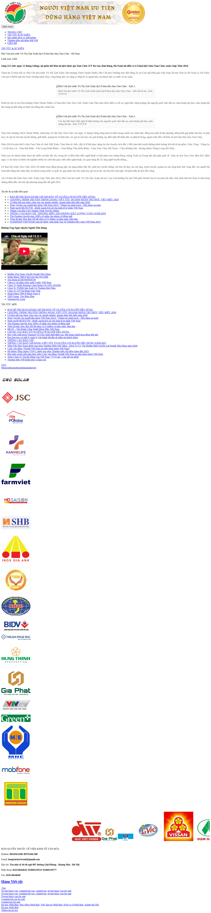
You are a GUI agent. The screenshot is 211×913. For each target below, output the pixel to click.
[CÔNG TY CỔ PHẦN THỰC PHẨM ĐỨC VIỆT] (69, 840)
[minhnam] (16, 759)
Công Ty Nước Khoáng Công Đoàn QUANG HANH (34, 285)
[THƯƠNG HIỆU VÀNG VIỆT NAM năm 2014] (16, 592)
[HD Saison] (16, 512)
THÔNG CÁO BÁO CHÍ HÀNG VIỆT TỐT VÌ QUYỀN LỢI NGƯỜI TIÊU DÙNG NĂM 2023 (56, 343)
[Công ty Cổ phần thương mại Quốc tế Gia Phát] (93, 840)
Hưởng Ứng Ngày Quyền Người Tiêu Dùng (29, 274)
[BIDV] (16, 630)
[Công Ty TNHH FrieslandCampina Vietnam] (109, 840)
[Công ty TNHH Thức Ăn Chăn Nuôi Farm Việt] (16, 484)
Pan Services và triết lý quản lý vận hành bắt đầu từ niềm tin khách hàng (42, 337)
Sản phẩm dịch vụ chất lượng (21, 37)
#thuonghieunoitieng (11, 367)
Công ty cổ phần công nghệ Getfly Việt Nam (29, 282)
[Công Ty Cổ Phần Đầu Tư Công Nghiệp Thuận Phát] (16, 639)
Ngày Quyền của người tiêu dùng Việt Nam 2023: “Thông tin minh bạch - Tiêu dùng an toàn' (55, 205)
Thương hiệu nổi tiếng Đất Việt (22, 40)
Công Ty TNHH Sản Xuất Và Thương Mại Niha (31, 288)
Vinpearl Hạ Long (16, 299)
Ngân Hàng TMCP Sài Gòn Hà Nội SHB (27, 277)
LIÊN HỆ (12, 43)
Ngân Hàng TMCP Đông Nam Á (23, 293)
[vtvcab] (16, 710)
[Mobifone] (16, 777)
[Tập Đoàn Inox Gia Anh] (16, 563)
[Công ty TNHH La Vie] (132, 840)
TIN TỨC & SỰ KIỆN (18, 35)
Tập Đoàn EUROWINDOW (21, 279)
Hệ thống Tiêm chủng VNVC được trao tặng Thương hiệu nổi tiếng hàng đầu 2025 (48, 351)
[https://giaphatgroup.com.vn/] (16, 694)
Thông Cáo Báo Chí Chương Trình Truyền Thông (34, 210)
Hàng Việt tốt (12, 881)
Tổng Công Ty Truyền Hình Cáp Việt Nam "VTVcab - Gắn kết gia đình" (43, 357)
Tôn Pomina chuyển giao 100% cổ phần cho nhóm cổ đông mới (41, 216)
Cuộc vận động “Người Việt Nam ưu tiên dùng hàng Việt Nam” (38, 348)
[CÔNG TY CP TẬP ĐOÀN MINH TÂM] (16, 805)
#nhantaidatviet (28, 367)
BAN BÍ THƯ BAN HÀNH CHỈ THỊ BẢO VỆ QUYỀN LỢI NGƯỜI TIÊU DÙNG (53, 196)
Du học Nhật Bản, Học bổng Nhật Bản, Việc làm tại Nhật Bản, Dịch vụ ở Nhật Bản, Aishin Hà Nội (50, 904)
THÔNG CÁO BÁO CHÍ (20, 340)
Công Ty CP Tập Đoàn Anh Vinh (23, 291)
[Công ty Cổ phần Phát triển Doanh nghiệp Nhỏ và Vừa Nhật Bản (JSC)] (16, 403)
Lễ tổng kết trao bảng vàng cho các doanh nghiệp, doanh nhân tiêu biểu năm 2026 (50, 202)
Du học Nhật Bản (10, 907)
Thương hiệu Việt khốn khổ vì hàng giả (26, 359)
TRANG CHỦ (14, 32)
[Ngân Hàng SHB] (16, 528)
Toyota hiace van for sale (13, 896)
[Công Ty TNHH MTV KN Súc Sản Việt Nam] (162, 840)
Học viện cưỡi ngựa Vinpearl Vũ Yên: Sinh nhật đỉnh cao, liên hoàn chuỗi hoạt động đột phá (52, 334)
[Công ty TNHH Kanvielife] (16, 459)
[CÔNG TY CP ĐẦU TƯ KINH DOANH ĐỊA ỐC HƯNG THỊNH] (16, 667)
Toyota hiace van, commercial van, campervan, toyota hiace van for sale (36, 891)
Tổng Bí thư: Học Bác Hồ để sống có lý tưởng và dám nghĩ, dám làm (44, 219)
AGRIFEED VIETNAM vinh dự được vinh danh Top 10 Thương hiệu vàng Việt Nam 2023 (55, 221)
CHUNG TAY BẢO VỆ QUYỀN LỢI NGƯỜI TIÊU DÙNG (38, 332)
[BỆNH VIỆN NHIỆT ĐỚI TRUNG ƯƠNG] (16, 615)
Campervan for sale (10, 902)
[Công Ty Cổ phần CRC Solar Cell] (16, 387)
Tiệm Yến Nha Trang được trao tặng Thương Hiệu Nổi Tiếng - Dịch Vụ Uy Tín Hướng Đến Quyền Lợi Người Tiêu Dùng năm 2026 (72, 345)
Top (3, 888)
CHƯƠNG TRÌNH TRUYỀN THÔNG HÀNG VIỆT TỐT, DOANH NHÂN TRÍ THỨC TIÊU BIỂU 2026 (64, 199)
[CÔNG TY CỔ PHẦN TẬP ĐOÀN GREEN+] (16, 721)
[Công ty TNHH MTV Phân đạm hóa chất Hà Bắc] (192, 840)
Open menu (7, 26)
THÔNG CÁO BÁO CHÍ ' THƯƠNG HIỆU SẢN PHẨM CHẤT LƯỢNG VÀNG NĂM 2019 (58, 213)
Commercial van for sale (13, 899)
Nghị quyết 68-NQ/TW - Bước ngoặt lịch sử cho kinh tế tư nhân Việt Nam (46, 208)
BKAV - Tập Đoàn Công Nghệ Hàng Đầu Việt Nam (33, 329)
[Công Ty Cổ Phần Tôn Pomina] (16, 426)
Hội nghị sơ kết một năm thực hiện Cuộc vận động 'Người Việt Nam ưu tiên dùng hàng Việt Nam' (55, 354)
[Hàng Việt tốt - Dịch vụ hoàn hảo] (77, 23)
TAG (3, 365)
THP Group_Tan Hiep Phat (20, 296)
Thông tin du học (9, 910)
